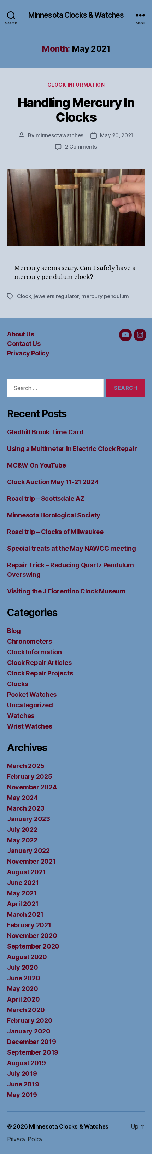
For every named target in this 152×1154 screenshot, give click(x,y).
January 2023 (28, 819)
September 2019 (32, 1052)
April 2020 (23, 999)
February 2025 (29, 776)
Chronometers (29, 641)
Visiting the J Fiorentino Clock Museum (66, 591)
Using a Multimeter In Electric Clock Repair (72, 448)
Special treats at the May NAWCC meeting (71, 548)
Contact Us (23, 343)
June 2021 (23, 882)
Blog (14, 630)
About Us (20, 334)
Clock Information (76, 85)
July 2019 (22, 1073)
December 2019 (31, 1041)
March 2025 (25, 766)
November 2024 (32, 787)
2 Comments (81, 146)
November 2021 (31, 861)
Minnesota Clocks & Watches (76, 15)
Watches (20, 715)
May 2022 (22, 840)
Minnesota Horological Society (53, 515)
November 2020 (32, 935)
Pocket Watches (32, 694)
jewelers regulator (56, 296)
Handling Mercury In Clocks (76, 110)
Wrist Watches (29, 726)
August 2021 (26, 872)
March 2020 (26, 1010)
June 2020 (23, 978)
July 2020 (22, 967)
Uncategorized (30, 705)
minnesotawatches (59, 135)
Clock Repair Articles (39, 662)
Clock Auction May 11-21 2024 (53, 482)
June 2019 (23, 1084)
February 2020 (30, 1020)
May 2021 (22, 893)
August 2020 (27, 957)
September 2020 (33, 946)
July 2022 (22, 829)
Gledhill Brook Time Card (45, 432)
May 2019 (22, 1094)
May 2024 (22, 797)
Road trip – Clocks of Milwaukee (55, 531)
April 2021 (22, 903)
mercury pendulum (105, 296)
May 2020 (22, 988)
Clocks (17, 684)
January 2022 (28, 850)
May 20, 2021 (116, 135)
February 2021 (29, 925)
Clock (24, 296)
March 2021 (25, 914)
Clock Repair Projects (40, 673)
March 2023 (25, 808)
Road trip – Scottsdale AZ (45, 498)
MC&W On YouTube (36, 465)
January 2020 (29, 1031)
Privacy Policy (28, 353)
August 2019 (26, 1063)
